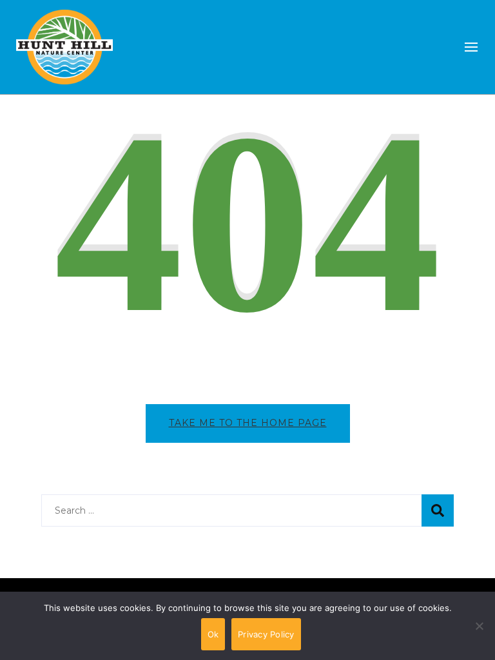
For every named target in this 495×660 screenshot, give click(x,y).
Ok (213, 634)
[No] (478, 635)
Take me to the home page (248, 423)
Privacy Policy (266, 634)
